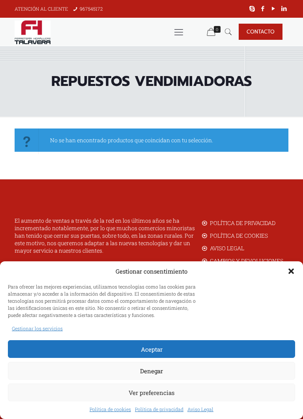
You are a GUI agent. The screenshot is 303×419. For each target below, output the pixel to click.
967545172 (91, 9)
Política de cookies (110, 409)
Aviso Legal (200, 409)
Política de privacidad (159, 409)
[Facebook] (263, 8)
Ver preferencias (151, 393)
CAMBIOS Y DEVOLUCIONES (246, 260)
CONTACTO (261, 31)
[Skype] (252, 8)
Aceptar (152, 349)
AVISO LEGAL (227, 248)
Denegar (151, 371)
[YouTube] (273, 8)
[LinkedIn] (284, 8)
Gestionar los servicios (37, 328)
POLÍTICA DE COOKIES (239, 235)
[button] (291, 271)
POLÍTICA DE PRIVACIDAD (242, 223)
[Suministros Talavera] (32, 32)
